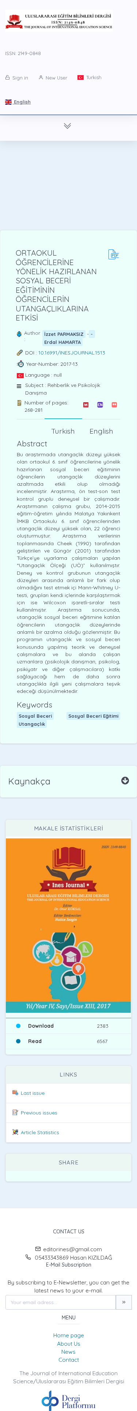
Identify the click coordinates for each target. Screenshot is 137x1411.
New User (55, 78)
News (68, 1351)
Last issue (33, 1093)
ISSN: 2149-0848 (23, 53)
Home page (68, 1335)
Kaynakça (29, 781)
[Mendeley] (86, 406)
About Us (68, 1343)
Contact (68, 1359)
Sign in (19, 78)
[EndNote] (100, 406)
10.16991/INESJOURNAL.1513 (71, 352)
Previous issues (39, 1112)
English (21, 102)
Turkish (93, 77)
